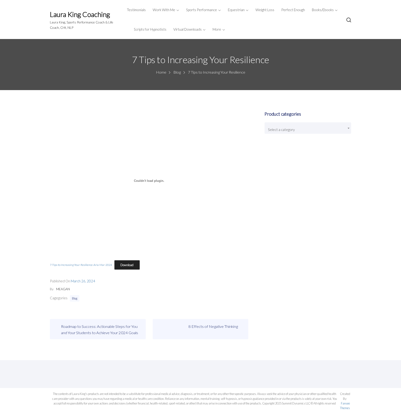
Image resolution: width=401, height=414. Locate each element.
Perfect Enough (293, 10)
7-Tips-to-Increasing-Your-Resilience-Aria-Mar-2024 (81, 265)
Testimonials (136, 10)
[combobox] (308, 128)
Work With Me (164, 10)
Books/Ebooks (323, 10)
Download (126, 265)
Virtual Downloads (187, 29)
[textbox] (308, 129)
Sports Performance (201, 10)
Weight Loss (264, 10)
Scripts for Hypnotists (150, 29)
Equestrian (236, 10)
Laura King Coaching (80, 14)
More (217, 29)
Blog (74, 298)
